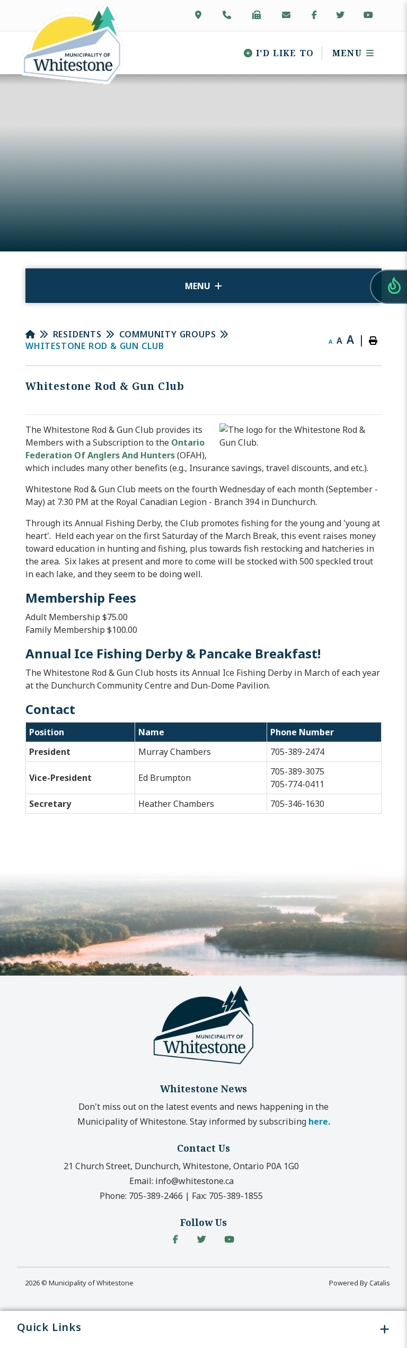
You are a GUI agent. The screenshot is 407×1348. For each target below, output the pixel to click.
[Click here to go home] (39, 334)
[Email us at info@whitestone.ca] (288, 15)
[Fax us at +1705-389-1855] (258, 15)
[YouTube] (229, 1239)
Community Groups (167, 334)
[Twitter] (201, 1239)
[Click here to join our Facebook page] (314, 15)
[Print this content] (373, 340)
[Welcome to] (203, 1063)
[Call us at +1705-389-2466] (229, 15)
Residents (77, 334)
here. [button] (319, 1121)
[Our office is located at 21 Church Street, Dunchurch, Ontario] (200, 15)
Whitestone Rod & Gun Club (94, 346)
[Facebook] (175, 1239)
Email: (181, 1181)
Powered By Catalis (359, 1283)
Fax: (227, 1196)
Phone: (141, 1196)
